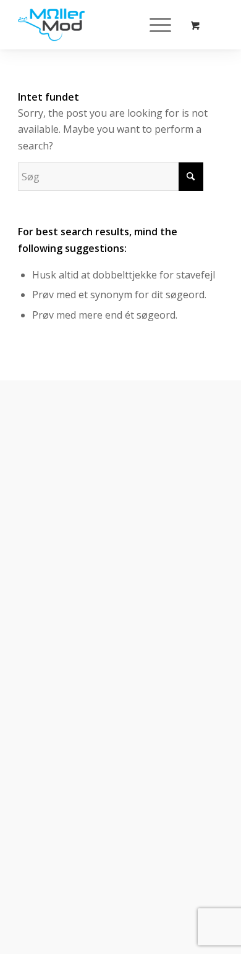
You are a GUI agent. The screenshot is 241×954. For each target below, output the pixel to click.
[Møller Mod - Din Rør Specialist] (100, 24)
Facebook (58, 780)
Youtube (56, 815)
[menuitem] (158, 24)
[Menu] (154, 24)
